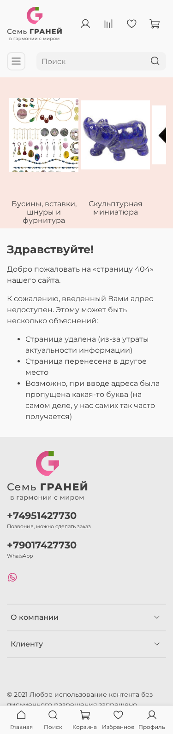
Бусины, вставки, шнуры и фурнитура (44, 212)
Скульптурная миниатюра (116, 207)
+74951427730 (42, 515)
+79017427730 (42, 545)
